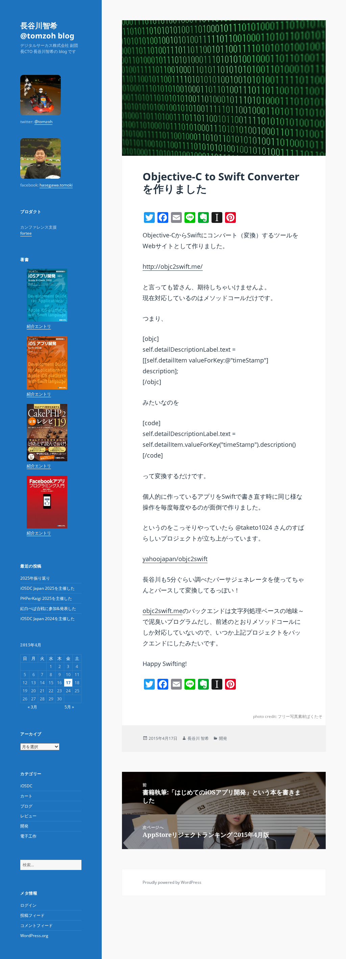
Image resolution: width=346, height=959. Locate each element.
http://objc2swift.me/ (173, 266)
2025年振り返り (35, 578)
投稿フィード (32, 915)
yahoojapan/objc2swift (175, 559)
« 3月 (32, 707)
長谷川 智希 (198, 738)
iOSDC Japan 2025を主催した (47, 588)
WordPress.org (34, 935)
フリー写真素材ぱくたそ (300, 716)
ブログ (26, 806)
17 (68, 683)
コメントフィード (36, 925)
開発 (24, 826)
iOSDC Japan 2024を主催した (47, 618)
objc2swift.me (162, 611)
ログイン (28, 905)
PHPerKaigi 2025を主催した (46, 598)
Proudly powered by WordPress (172, 882)
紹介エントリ (39, 326)
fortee (26, 233)
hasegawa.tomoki (56, 185)
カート (26, 796)
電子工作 (28, 836)
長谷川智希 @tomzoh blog (47, 30)
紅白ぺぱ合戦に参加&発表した (48, 608)
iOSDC (26, 786)
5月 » (69, 707)
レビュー (28, 816)
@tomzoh (43, 121)
